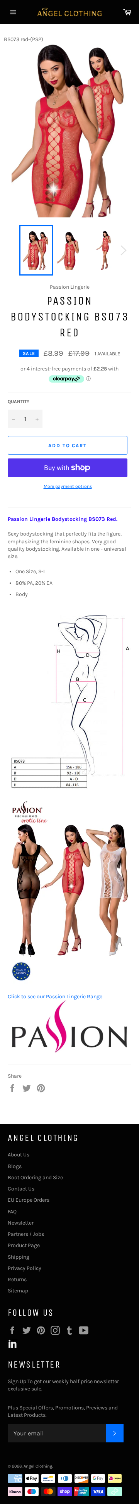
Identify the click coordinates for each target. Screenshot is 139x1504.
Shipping (18, 1257)
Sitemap (18, 1290)
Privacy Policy (24, 1268)
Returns (17, 1279)
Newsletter (21, 1223)
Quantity (18, 401)
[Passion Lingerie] (69, 1052)
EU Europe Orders (28, 1200)
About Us (18, 1154)
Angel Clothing (38, 1466)
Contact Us (21, 1188)
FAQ (12, 1211)
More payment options (68, 486)
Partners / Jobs (26, 1234)
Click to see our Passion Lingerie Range (55, 996)
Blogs (15, 1166)
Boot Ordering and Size (35, 1177)
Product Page (24, 1245)
